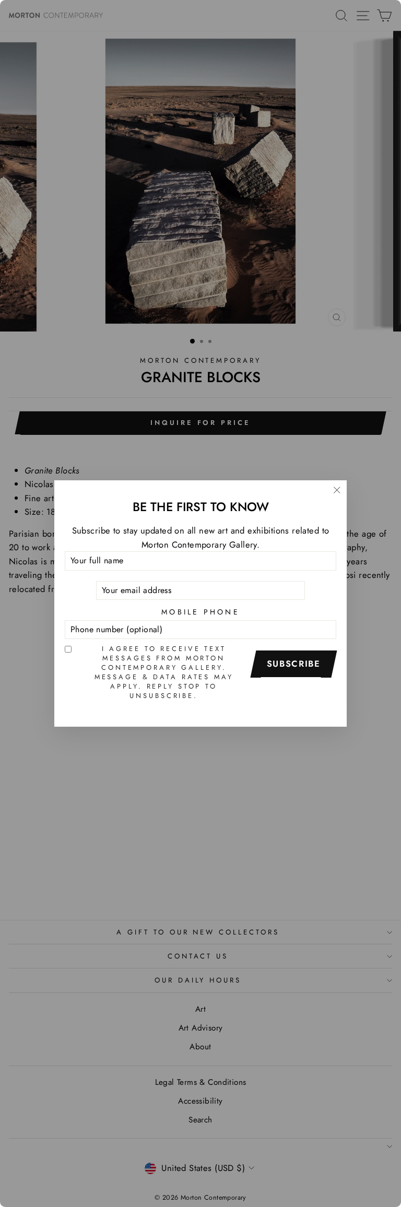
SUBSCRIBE (294, 663)
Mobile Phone (200, 612)
